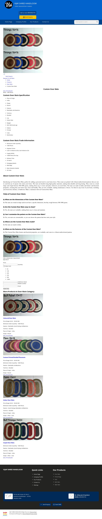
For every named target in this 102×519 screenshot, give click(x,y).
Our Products (34, 22)
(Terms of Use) (33, 512)
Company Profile (21, 22)
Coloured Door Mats (9, 318)
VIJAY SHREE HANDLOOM (25, 4)
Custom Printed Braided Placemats (14, 357)
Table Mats (57, 484)
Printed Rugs (58, 477)
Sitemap (36, 485)
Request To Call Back (8, 78)
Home (8, 80)
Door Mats (9, 84)
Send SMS (58, 504)
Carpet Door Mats (8, 443)
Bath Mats (57, 482)
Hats (56, 479)
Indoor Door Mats (8, 400)
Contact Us (45, 22)
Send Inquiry (29, 17)
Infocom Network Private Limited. (29, 513)
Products (9, 82)
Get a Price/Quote (8, 91)
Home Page (8, 22)
